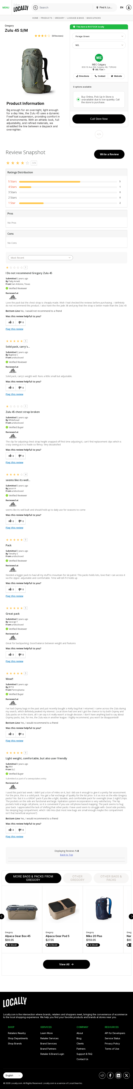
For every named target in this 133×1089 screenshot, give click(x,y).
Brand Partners (48, 1048)
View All (64, 964)
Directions (84, 76)
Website (118, 76)
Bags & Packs (94, 18)
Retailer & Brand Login (52, 1054)
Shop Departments (18, 1038)
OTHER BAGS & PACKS (111, 878)
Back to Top (66, 854)
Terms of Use (112, 1048)
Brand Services (48, 1043)
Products (46, 18)
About (80, 1033)
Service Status (112, 1038)
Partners (81, 1048)
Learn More (46, 1033)
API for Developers (115, 1033)
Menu (5, 7)
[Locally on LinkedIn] (118, 1075)
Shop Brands (15, 1043)
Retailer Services (49, 1038)
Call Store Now (99, 118)
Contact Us (82, 1059)
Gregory (59, 18)
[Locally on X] (126, 1075)
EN (121, 7)
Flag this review (14, 329)
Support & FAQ (84, 1054)
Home (35, 18)
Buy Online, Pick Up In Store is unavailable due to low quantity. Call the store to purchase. (100, 99)
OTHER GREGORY (77, 878)
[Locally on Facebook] (110, 1075)
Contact (101, 76)
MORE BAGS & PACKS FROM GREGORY (33, 878)
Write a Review (109, 154)
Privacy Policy (112, 1043)
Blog (79, 1038)
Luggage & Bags (75, 18)
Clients (80, 1043)
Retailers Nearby (17, 1033)
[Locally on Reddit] (102, 1075)
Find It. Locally (107, 7)
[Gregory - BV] (13, 296)
